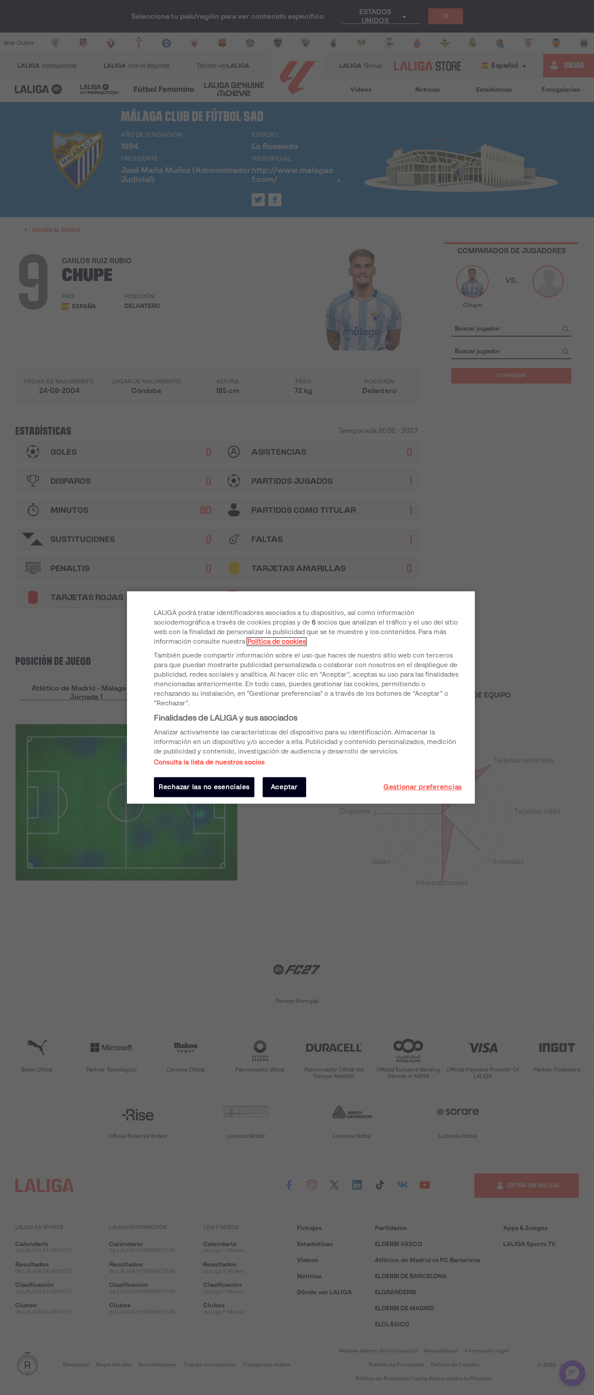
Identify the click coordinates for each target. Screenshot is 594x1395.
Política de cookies (276, 641)
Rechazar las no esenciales (204, 786)
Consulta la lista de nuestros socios (209, 762)
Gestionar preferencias (423, 786)
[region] (301, 697)
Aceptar (284, 786)
